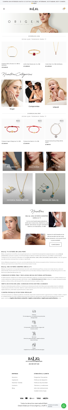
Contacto (14, 385)
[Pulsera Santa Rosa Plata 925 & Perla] (56, 129)
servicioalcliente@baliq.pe (34, 361)
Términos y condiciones (41, 385)
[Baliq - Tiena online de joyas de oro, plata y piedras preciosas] (34, 9)
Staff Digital (46, 406)
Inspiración (15, 380)
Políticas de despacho (40, 380)
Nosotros (14, 377)
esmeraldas (46, 257)
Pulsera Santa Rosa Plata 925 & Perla (54, 141)
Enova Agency (35, 406)
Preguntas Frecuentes (40, 377)
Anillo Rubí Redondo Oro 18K (31, 64)
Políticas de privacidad (40, 382)
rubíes (37, 257)
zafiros (40, 257)
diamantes (32, 257)
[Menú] (4, 9)
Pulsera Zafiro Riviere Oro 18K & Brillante (11, 64)
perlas (55, 257)
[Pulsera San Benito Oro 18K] (34, 129)
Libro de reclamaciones (41, 388)
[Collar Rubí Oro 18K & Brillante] (56, 52)
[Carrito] (63, 9)
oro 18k (27, 257)
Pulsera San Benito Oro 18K (31, 141)
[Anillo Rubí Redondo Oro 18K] (34, 52)
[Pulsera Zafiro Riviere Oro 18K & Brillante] (12, 52)
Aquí (35, 3)
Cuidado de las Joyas (40, 391)
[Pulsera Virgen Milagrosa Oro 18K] (12, 129)
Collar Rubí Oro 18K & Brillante (54, 64)
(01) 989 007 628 (34, 364)
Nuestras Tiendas (17, 382)
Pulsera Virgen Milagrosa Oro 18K (11, 141)
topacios (51, 257)
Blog (13, 388)
